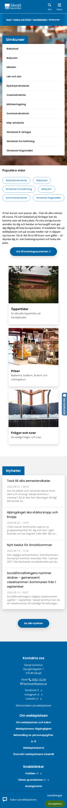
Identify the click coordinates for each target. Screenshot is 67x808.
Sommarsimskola (18, 113)
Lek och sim (14, 76)
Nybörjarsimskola (18, 86)
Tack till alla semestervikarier (28, 481)
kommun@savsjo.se (35, 683)
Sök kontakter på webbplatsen (33, 705)
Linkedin (33, 698)
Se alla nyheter (33, 623)
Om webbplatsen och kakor (33, 722)
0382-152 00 (39, 679)
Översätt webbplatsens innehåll (33, 754)
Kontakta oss (33, 658)
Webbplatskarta (33, 748)
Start (9, 19)
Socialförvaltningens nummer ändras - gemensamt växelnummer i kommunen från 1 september (31, 580)
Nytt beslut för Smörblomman (29, 545)
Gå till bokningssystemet (36, 253)
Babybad (12, 48)
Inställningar (54, 795)
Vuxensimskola (16, 95)
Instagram (34, 694)
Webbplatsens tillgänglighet (34, 729)
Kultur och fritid (22, 19)
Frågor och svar (23, 433)
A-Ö (33, 741)
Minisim (11, 67)
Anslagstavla (33, 786)
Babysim (12, 58)
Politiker (33, 773)
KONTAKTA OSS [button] (64, 405)
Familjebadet (40, 19)
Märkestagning (16, 104)
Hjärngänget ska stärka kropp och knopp (32, 514)
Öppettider (19, 309)
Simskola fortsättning (20, 141)
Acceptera (55, 804)
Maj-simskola (15, 123)
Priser (15, 371)
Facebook (33, 690)
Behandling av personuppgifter (33, 735)
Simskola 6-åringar (19, 132)
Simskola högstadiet (20, 150)
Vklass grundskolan (33, 780)
